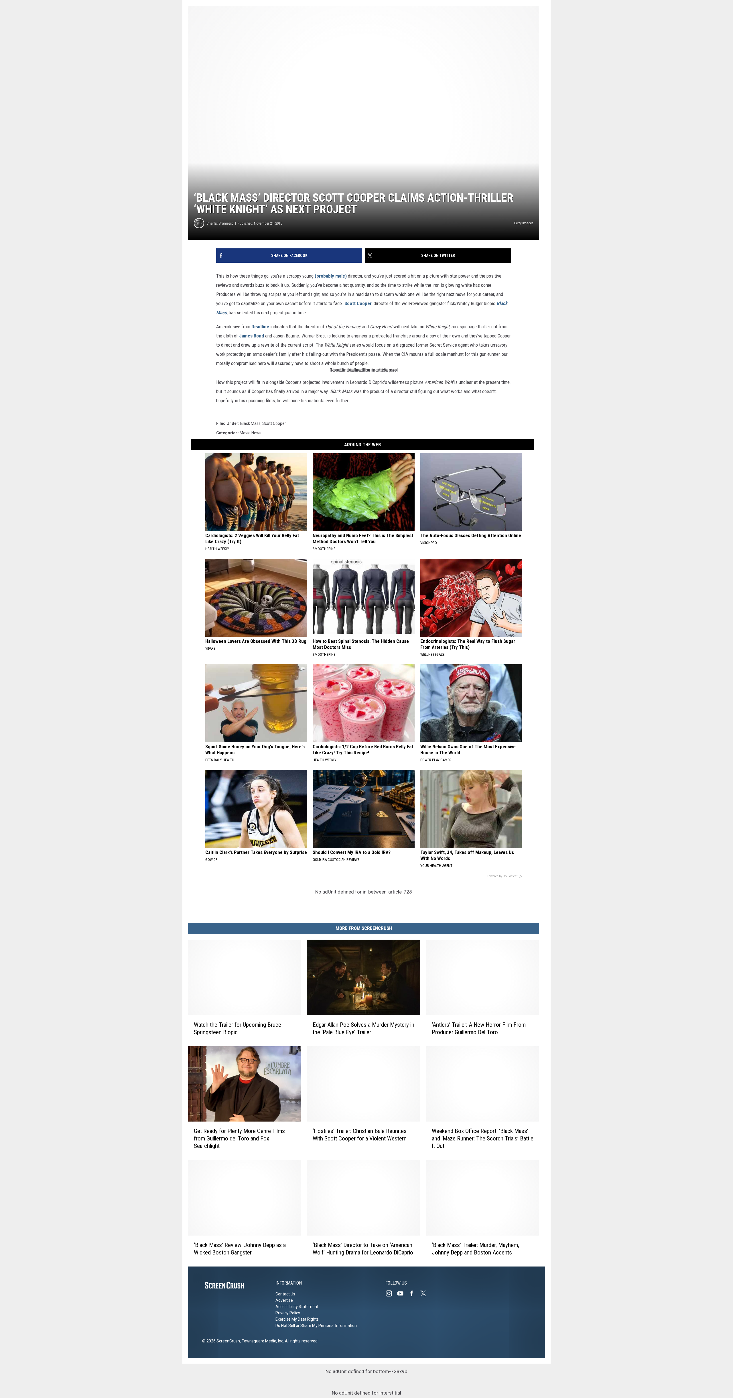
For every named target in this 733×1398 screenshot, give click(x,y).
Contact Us (285, 1294)
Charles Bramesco (220, 223)
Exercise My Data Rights (297, 1319)
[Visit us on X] (425, 1293)
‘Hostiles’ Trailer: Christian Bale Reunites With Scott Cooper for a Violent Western (360, 1135)
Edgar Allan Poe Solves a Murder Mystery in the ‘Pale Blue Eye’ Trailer (363, 1028)
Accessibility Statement (296, 1306)
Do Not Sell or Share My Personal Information (316, 1325)
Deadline (260, 326)
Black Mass (250, 423)
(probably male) (331, 276)
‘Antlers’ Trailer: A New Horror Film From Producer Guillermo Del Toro (479, 1028)
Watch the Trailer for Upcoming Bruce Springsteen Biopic (237, 1028)
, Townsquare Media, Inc (261, 1341)
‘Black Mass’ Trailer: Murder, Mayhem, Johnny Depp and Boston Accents (475, 1249)
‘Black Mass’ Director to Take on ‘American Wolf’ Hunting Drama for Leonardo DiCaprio (363, 1249)
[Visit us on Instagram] (391, 1293)
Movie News (250, 433)
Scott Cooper (358, 303)
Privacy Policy (287, 1313)
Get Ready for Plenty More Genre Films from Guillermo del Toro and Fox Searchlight (239, 1138)
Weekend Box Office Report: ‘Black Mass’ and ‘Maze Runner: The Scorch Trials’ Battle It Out (482, 1138)
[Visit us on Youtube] (402, 1293)
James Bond (251, 336)
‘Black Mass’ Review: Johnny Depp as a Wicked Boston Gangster (240, 1249)
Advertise (284, 1300)
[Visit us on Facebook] (414, 1293)
